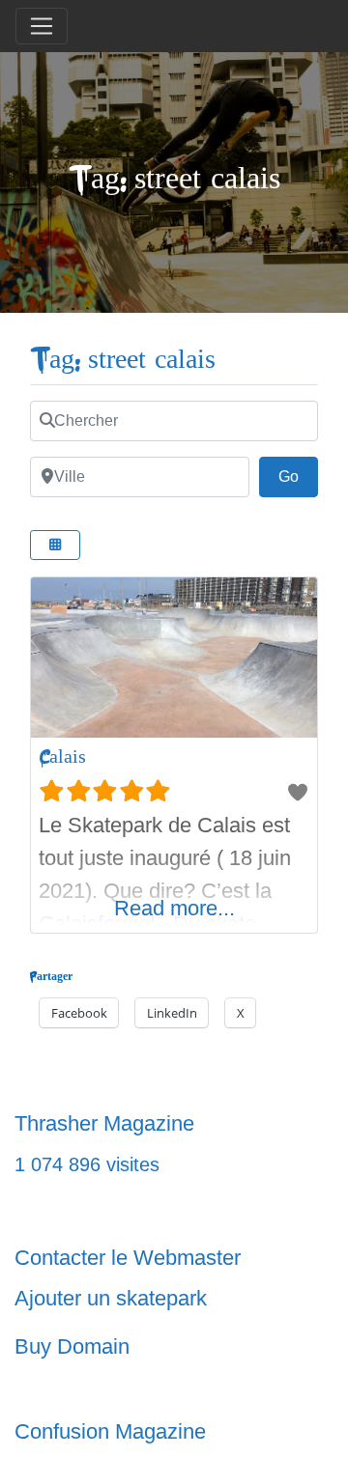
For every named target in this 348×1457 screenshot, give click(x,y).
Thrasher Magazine (104, 1123)
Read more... (174, 908)
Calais (62, 756)
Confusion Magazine (110, 1431)
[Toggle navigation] (41, 26)
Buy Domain (72, 1346)
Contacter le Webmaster (127, 1258)
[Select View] (55, 545)
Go (298, 476)
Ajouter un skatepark (110, 1298)
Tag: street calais (123, 360)
